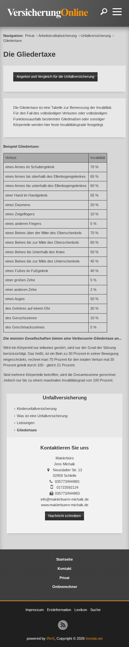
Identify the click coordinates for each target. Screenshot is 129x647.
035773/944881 (67, 481)
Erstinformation (59, 610)
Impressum (34, 610)
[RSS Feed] (63, 625)
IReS (51, 638)
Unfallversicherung (96, 36)
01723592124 (67, 487)
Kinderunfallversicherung (37, 409)
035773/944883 (67, 493)
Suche (95, 610)
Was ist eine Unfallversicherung (42, 416)
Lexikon (80, 610)
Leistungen (25, 423)
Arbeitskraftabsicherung (57, 36)
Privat (29, 36)
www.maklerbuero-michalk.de (64, 505)
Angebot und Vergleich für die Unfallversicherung (55, 76)
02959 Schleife (64, 476)
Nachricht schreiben (64, 516)
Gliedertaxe (27, 430)
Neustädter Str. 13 (67, 470)
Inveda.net (94, 638)
